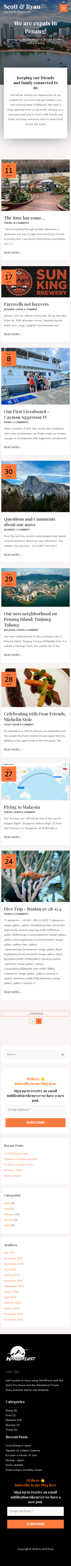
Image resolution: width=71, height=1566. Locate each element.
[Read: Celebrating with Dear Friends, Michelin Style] (35, 687)
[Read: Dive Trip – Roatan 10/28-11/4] (35, 875)
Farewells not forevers (26, 304)
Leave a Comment (26, 309)
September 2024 (14, 1286)
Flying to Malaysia (22, 807)
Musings (9, 309)
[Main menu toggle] (63, 8)
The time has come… (24, 218)
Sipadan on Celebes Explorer (21, 1159)
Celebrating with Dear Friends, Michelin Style (35, 716)
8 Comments (21, 222)
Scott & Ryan (22, 6)
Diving (8, 422)
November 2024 (13, 1280)
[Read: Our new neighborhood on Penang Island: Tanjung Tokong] (35, 587)
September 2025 (14, 1263)
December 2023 (13, 1313)
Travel (8, 222)
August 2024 (11, 1291)
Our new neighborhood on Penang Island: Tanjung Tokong (30, 619)
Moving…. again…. (14, 1170)
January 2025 (12, 1274)
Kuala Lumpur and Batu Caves (24, 1469)
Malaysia (9, 629)
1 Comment (23, 529)
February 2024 (12, 1302)
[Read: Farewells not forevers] (35, 281)
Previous (35, 1013)
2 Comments (20, 422)
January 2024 (12, 1308)
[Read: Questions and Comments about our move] (35, 486)
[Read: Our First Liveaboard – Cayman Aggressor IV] (35, 376)
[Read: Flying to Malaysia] (35, 781)
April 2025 (10, 1269)
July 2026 (9, 1252)
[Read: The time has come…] (35, 184)
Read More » (12, 252)
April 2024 (10, 1297)
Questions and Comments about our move (29, 522)
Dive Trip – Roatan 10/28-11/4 (33, 909)
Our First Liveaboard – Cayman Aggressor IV (27, 414)
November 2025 (13, 1258)
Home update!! (12, 1175)
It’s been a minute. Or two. (19, 1164)
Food (7, 724)
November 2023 (13, 1319)
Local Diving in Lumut (16, 1153)
